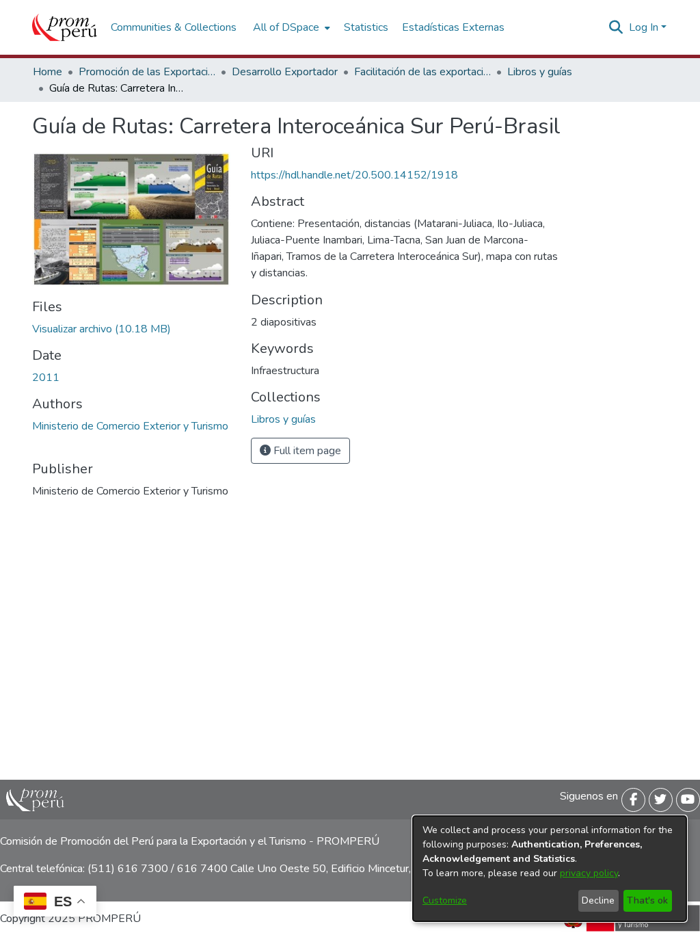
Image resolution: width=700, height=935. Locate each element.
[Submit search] (616, 27)
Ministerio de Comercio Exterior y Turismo (130, 426)
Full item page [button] (306, 450)
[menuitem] (290, 27)
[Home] (64, 27)
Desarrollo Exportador (285, 71)
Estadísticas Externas (453, 27)
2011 (45, 377)
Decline (598, 900)
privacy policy (589, 873)
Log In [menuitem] (643, 27)
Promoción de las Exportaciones (147, 71)
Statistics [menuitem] (366, 27)
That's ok (647, 900)
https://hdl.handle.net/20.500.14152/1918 (354, 175)
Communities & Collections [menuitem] (174, 27)
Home (47, 71)
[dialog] (549, 868)
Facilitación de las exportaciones (422, 71)
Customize (444, 900)
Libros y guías (539, 71)
